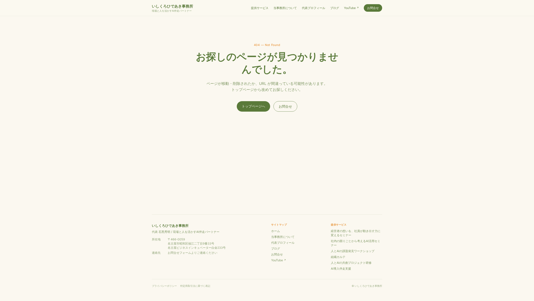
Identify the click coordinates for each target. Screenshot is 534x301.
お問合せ (373, 8)
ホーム (275, 231)
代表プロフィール (313, 8)
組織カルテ (338, 257)
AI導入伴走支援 (341, 268)
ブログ (334, 8)
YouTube (351, 8)
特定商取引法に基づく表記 (195, 285)
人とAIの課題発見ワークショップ (352, 251)
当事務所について (285, 8)
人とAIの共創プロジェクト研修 (351, 262)
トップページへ (253, 106)
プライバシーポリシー (164, 285)
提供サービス (259, 8)
